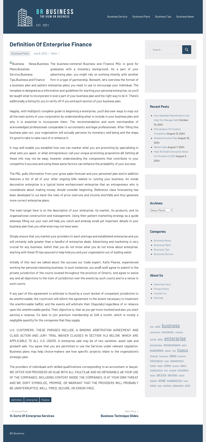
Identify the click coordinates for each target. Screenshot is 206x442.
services (173, 374)
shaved (181, 375)
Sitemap (158, 297)
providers (183, 369)
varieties (167, 385)
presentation (156, 370)
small (162, 380)
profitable (172, 370)
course (153, 339)
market (153, 366)
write (187, 385)
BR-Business (17, 433)
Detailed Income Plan (166, 137)
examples (157, 350)
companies (168, 331)
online (167, 365)
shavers (153, 380)
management (176, 360)
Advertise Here (162, 284)
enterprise (32, 399)
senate (152, 375)
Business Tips (163, 16)
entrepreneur (156, 345)
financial (154, 356)
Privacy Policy (161, 288)
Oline (54, 53)
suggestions (174, 380)
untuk (159, 385)
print (166, 370)
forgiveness (163, 356)
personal (175, 366)
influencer (182, 356)
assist (157, 326)
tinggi (185, 381)
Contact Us (160, 293)
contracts (179, 332)
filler (174, 351)
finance (45, 399)
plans (183, 365)
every (184, 345)
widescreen (178, 385)
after (152, 326)
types (153, 385)
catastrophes (155, 332)
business (171, 325)
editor (160, 339)
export (168, 350)
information (156, 360)
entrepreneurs (172, 344)
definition (16, 399)
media (160, 366)
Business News (185, 16)
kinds (166, 361)
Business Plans (141, 16)
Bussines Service (117, 16)
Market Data (160, 147)
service (161, 375)
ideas (173, 355)
